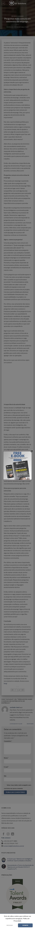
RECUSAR (10, 925)
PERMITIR (25, 925)
